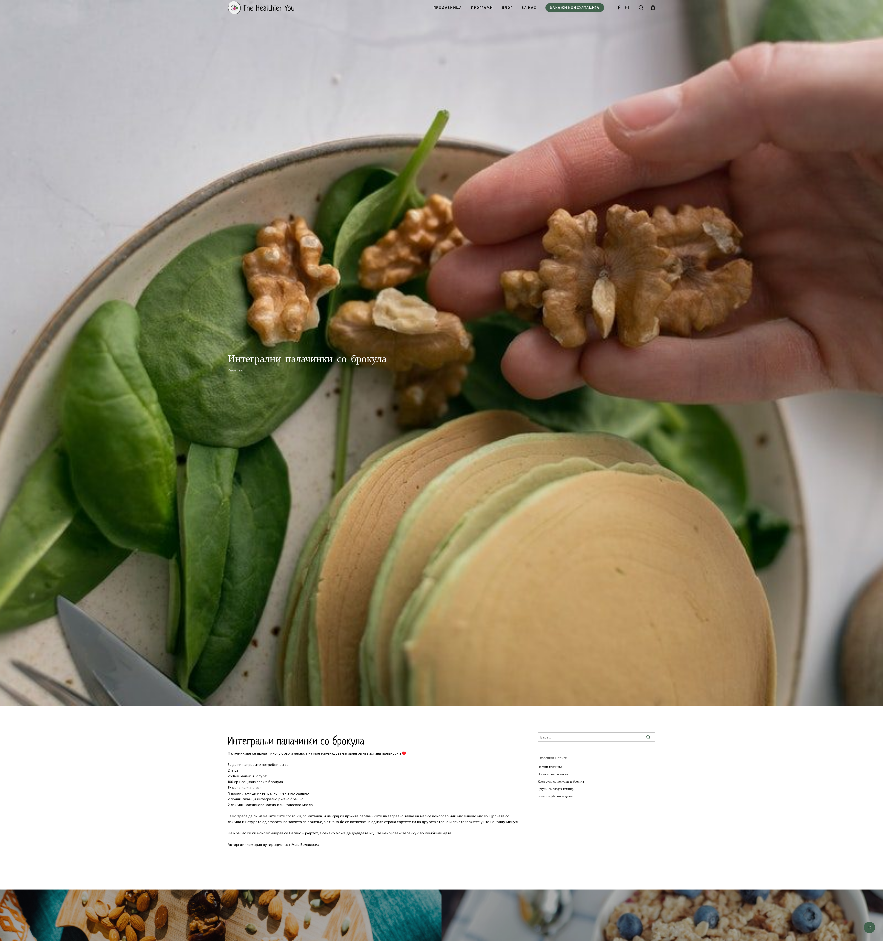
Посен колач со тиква (553, 774)
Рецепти (235, 370)
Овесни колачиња (550, 767)
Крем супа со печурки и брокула (561, 781)
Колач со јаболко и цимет (555, 796)
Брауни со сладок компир (555, 789)
